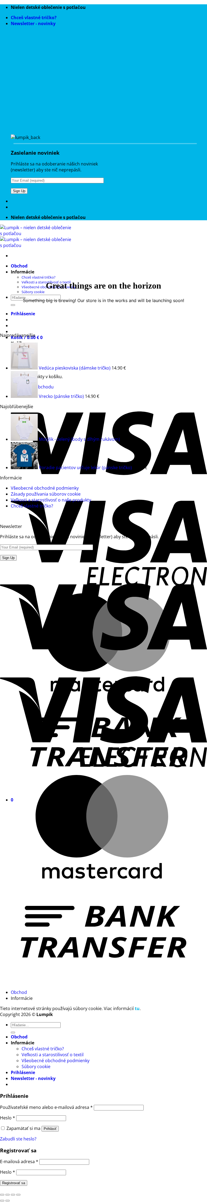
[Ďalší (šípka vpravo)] (7, 1200)
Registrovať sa (13, 1183)
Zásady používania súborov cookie (46, 494)
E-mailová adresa (19, 1161)
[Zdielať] (13, 1195)
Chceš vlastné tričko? (34, 18)
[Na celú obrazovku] (7, 1195)
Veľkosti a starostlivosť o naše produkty (51, 500)
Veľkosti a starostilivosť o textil (53, 1055)
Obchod (19, 266)
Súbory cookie (33, 291)
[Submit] (13, 305)
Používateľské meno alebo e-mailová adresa (46, 1107)
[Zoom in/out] (2, 1195)
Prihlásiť (50, 1129)
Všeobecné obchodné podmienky (45, 488)
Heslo (7, 1118)
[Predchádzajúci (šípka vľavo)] (2, 1200)
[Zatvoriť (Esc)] (18, 1195)
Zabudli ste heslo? (18, 1139)
